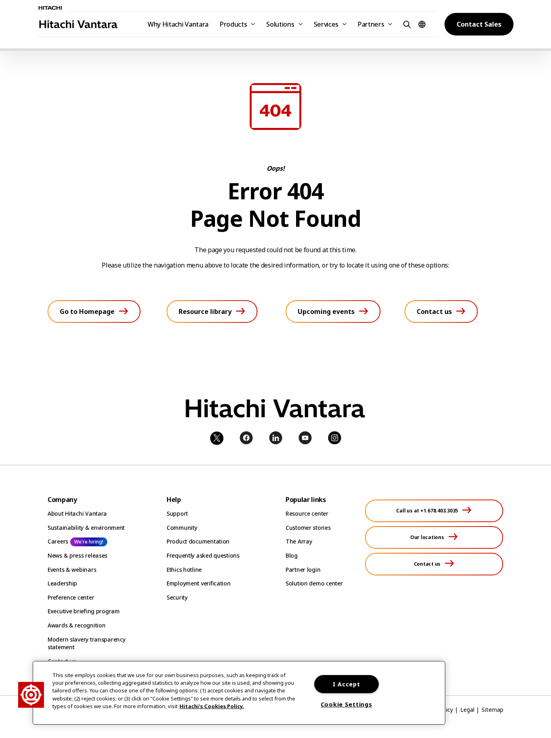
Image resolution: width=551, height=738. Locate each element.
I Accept (346, 684)
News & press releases (77, 555)
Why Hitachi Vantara (178, 24)
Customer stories (308, 527)
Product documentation (198, 541)
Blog (292, 555)
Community (182, 527)
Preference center (71, 597)
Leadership (62, 583)
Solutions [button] (280, 24)
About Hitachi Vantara (77, 513)
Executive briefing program (84, 611)
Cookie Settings (346, 704)
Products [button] (233, 24)
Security (177, 597)
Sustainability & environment (86, 527)
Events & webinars (72, 569)
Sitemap (492, 709)
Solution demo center (314, 583)
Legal (467, 709)
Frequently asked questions (203, 555)
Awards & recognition (76, 625)
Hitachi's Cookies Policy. (211, 706)
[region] (239, 693)
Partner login (303, 569)
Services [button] (326, 24)
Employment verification (199, 583)
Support (177, 513)
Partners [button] (371, 24)
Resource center (307, 513)
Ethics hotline (184, 569)
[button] (406, 24)
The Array (299, 541)
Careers (58, 541)
